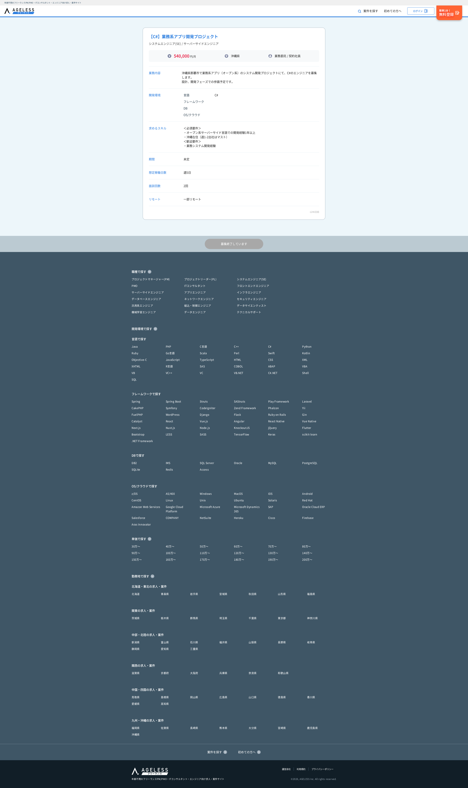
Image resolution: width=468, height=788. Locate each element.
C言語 (203, 346)
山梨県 (253, 642)
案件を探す (370, 11)
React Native (276, 421)
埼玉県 (223, 618)
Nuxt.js (170, 428)
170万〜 (205, 559)
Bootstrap (138, 434)
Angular (239, 421)
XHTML (136, 366)
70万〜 (272, 546)
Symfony (171, 408)
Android (307, 493)
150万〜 (137, 559)
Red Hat (307, 500)
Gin (304, 414)
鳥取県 (136, 697)
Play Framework (278, 401)
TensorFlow (241, 434)
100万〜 (171, 553)
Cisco (271, 518)
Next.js (136, 428)
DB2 (134, 463)
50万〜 (204, 546)
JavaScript (173, 359)
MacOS (238, 493)
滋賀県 (136, 673)
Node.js (205, 428)
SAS (202, 366)
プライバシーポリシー (322, 769)
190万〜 (273, 559)
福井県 (223, 642)
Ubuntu (239, 500)
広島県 (223, 697)
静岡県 (136, 649)
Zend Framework (245, 408)
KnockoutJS (242, 428)
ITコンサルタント (194, 286)
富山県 (165, 642)
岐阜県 (311, 642)
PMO (134, 286)
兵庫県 (223, 673)
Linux (169, 500)
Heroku (239, 518)
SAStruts (239, 401)
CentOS (136, 500)
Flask (237, 414)
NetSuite (205, 518)
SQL (134, 379)
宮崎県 (282, 728)
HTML (237, 359)
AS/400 (170, 493)
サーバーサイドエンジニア (148, 292)
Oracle (238, 463)
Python (307, 346)
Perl (236, 353)
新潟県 (136, 642)
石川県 (194, 642)
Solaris (272, 500)
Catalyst (137, 421)
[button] (234, 272)
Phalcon (273, 408)
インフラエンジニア (249, 292)
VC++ (169, 373)
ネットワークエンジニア (199, 299)
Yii (303, 408)
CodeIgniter (207, 408)
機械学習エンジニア (144, 312)
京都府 (165, 673)
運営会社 (286, 769)
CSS (270, 359)
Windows (206, 493)
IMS (168, 463)
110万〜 (205, 553)
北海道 (136, 594)
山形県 (282, 594)
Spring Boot (173, 401)
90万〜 (136, 553)
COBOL (238, 366)
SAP (270, 507)
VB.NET (238, 373)
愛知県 (165, 649)
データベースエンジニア (146, 299)
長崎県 (194, 728)
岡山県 (194, 697)
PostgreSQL (309, 463)
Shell (305, 373)
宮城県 (223, 594)
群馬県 (194, 618)
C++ (236, 346)
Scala (203, 353)
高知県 (165, 704)
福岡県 (136, 728)
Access (204, 469)
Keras (272, 434)
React (169, 421)
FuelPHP (137, 414)
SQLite (136, 469)
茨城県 (136, 618)
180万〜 (239, 559)
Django (204, 414)
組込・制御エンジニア (197, 305)
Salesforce (138, 518)
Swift (271, 353)
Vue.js (204, 421)
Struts (204, 401)
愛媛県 (136, 704)
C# (269, 346)
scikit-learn (309, 434)
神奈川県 (312, 618)
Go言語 (170, 353)
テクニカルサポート (249, 312)
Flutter (306, 428)
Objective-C (139, 359)
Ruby (135, 353)
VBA (304, 366)
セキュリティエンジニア (252, 299)
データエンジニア (195, 312)
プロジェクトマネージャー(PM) (151, 279)
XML (304, 359)
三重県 (194, 649)
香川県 (311, 697)
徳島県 (282, 697)
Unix (203, 500)
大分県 (253, 728)
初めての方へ (392, 11)
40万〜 (170, 546)
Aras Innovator (141, 524)
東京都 (282, 618)
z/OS (135, 493)
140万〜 (307, 553)
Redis (169, 469)
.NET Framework (142, 441)
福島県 (311, 594)
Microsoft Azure (210, 507)
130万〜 (273, 553)
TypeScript (207, 359)
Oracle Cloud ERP (313, 507)
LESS (169, 434)
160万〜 (171, 559)
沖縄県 (136, 734)
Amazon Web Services (146, 507)
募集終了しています (234, 243)
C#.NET (273, 373)
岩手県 (194, 594)
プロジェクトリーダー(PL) (200, 279)
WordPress (173, 414)
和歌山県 (283, 673)
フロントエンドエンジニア (253, 286)
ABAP (271, 366)
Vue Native (309, 421)
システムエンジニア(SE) (251, 279)
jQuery (272, 428)
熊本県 (223, 728)
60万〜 (238, 546)
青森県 (165, 594)
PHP (168, 346)
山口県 (253, 697)
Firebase (308, 518)
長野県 (282, 642)
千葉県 (253, 618)
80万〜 (306, 546)
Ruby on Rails (277, 414)
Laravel (307, 401)
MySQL (272, 463)
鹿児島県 (312, 728)
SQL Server (207, 463)
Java (135, 346)
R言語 (169, 366)
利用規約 (301, 769)
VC (201, 373)
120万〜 (239, 553)
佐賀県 (165, 728)
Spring (136, 401)
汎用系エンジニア (142, 305)
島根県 (165, 697)
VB (133, 373)
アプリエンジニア (195, 292)
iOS (270, 493)
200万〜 (307, 559)
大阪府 (194, 673)
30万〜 (136, 546)
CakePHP (138, 408)
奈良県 (253, 673)
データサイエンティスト (252, 305)
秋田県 (253, 594)
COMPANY (172, 518)
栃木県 (165, 618)
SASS (203, 434)
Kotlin (306, 353)
